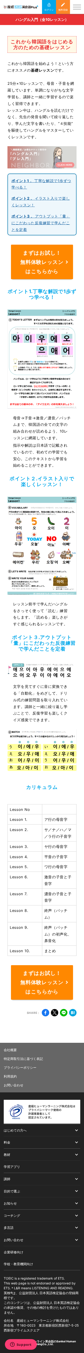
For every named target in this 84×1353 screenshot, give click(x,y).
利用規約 (10, 1076)
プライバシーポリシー (20, 1067)
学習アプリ (12, 1167)
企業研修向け (13, 1252)
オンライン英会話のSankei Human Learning (53, 1343)
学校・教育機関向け (18, 1264)
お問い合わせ (13, 1085)
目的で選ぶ (12, 1191)
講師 (7, 1179)
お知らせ (10, 1203)
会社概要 (10, 1050)
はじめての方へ (15, 1130)
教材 (7, 1155)
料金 (7, 1142)
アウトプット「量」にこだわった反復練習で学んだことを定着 (40, 223)
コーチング (12, 1215)
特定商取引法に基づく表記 (23, 1059)
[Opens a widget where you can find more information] (21, 1345)
